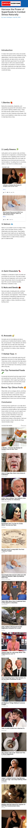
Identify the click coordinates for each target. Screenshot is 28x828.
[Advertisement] (14, 34)
